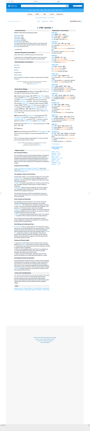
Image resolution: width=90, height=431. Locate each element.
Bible (9, 21)
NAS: (53, 36)
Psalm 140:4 (24, 170)
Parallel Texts (46, 289)
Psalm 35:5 (23, 99)
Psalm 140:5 (27, 98)
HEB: (53, 34)
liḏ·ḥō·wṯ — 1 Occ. (56, 159)
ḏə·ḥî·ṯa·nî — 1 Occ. (56, 153)
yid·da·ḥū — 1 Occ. (56, 164)
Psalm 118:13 (40, 96)
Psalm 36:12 (23, 168)
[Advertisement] (45, 317)
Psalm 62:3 (29, 168)
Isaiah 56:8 (17, 119)
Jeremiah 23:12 (42, 109)
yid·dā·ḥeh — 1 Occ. (56, 162)
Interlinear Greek (18, 288)
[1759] (2, 196)
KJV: (53, 37)
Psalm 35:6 (34, 107)
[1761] (88, 196)
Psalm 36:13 (30, 123)
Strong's (12, 21)
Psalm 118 (24, 244)
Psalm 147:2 (23, 119)
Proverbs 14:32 (31, 115)
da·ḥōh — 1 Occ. (55, 151)
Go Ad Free (3, 425)
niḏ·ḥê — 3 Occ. (55, 161)
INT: (53, 39)
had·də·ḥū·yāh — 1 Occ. (57, 158)
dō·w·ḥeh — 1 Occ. (56, 154)
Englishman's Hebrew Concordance (33, 289)
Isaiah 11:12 (44, 117)
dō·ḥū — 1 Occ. (55, 156)
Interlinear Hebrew (27, 288)
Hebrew (16, 21)
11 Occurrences (55, 144)
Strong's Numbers (37, 288)
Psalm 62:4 (22, 101)
